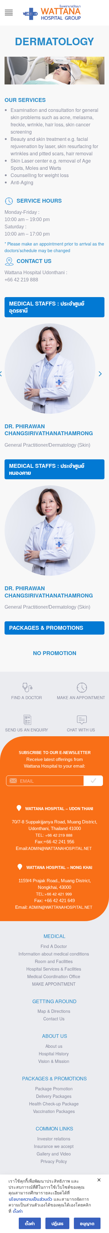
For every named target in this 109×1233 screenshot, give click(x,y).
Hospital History (54, 1054)
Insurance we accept (54, 1146)
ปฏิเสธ (57, 1223)
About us (53, 1046)
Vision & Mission (53, 1061)
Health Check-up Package (54, 1104)
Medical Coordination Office (53, 976)
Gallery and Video (54, 1154)
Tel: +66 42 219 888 (53, 835)
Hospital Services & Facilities (53, 969)
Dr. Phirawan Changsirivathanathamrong (49, 429)
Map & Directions (54, 1011)
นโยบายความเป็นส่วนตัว (30, 1199)
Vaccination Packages (54, 1111)
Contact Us (53, 1019)
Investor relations (53, 1139)
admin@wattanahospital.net (60, 848)
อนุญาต (87, 1223)
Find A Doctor (54, 946)
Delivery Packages (53, 1096)
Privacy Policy (54, 1161)
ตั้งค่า (18, 1211)
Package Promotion (54, 1089)
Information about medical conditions (53, 954)
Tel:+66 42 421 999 (54, 894)
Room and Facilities (54, 961)
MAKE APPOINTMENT (54, 984)
